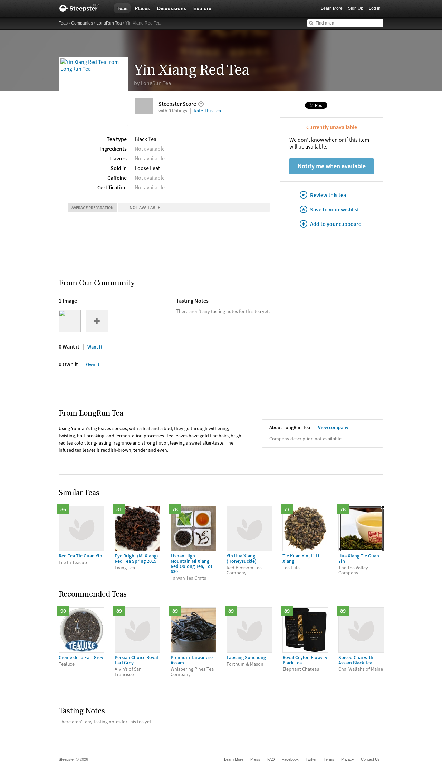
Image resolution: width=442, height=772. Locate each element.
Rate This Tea (207, 110)
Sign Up (355, 8)
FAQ (271, 759)
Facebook (290, 759)
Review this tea (328, 194)
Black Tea (145, 138)
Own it (92, 364)
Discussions (171, 8)
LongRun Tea (109, 23)
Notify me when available (332, 166)
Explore (202, 8)
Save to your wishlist (334, 209)
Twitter (311, 759)
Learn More (332, 8)
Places (142, 8)
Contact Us (370, 759)
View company (333, 427)
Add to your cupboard (336, 223)
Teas (122, 8)
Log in (375, 8)
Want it (94, 347)
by (152, 82)
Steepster (83, 8)
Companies (82, 23)
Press (255, 759)
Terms (329, 759)
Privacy (347, 759)
